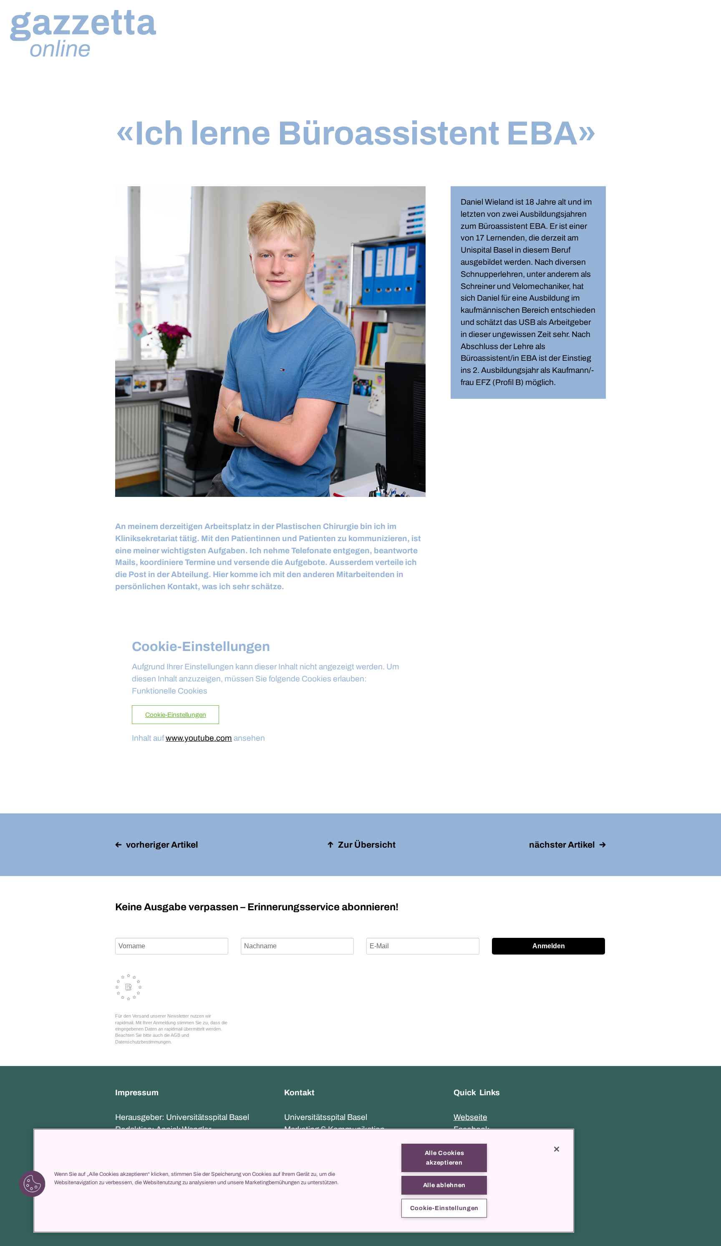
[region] (303, 1181)
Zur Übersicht (367, 844)
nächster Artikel (562, 844)
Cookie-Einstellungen (175, 715)
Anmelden (548, 946)
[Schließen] (556, 1149)
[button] (32, 1183)
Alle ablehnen (444, 1185)
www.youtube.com (199, 738)
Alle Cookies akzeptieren (444, 1158)
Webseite (470, 1117)
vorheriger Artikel (162, 844)
